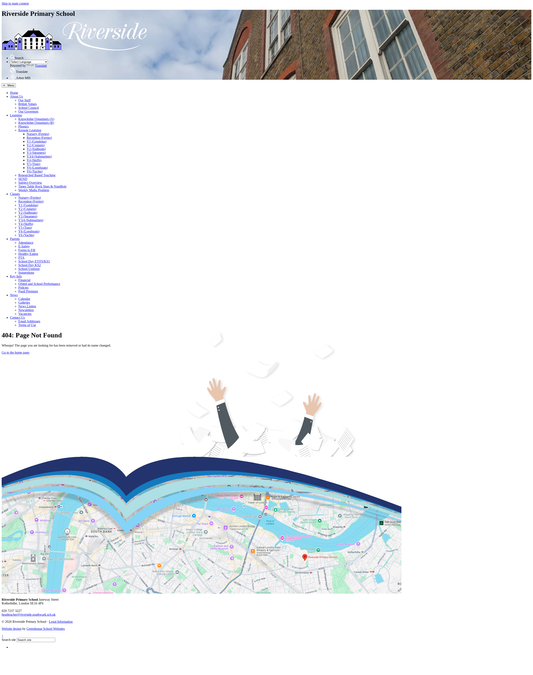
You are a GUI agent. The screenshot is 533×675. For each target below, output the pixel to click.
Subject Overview (30, 182)
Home (14, 92)
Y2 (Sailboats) (36, 149)
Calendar (24, 299)
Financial (24, 280)
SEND (22, 179)
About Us (16, 96)
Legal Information (61, 621)
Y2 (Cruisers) (36, 145)
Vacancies (24, 314)
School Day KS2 (29, 265)
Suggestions (26, 272)
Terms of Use (27, 325)
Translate (41, 65)
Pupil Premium (28, 291)
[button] (12, 57)
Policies (23, 287)
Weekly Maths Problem (33, 190)
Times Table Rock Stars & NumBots (42, 186)
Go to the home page (15, 352)
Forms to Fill (26, 250)
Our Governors (28, 111)
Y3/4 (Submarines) (39, 156)
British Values (27, 104)
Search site (9, 639)
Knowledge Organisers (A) (36, 119)
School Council (28, 107)
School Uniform (29, 269)
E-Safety (24, 246)
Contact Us (17, 317)
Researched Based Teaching (36, 175)
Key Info (16, 276)
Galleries (24, 302)
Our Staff (24, 100)
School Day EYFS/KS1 (34, 261)
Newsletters (26, 310)
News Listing (27, 306)
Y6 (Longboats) (37, 167)
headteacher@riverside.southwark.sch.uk (29, 614)
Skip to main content (15, 3)
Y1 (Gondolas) (36, 141)
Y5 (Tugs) (33, 164)
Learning (16, 115)
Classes (15, 194)
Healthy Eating (28, 254)
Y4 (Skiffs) (34, 160)
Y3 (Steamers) (36, 152)
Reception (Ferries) (39, 137)
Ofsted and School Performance (39, 284)
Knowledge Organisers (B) (36, 122)
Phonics (23, 126)
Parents (15, 239)
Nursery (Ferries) (38, 134)
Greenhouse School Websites (45, 628)
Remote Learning (29, 130)
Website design (11, 628)
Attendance (25, 242)
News (14, 295)
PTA (21, 257)
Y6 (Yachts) (34, 171)
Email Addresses (29, 321)
